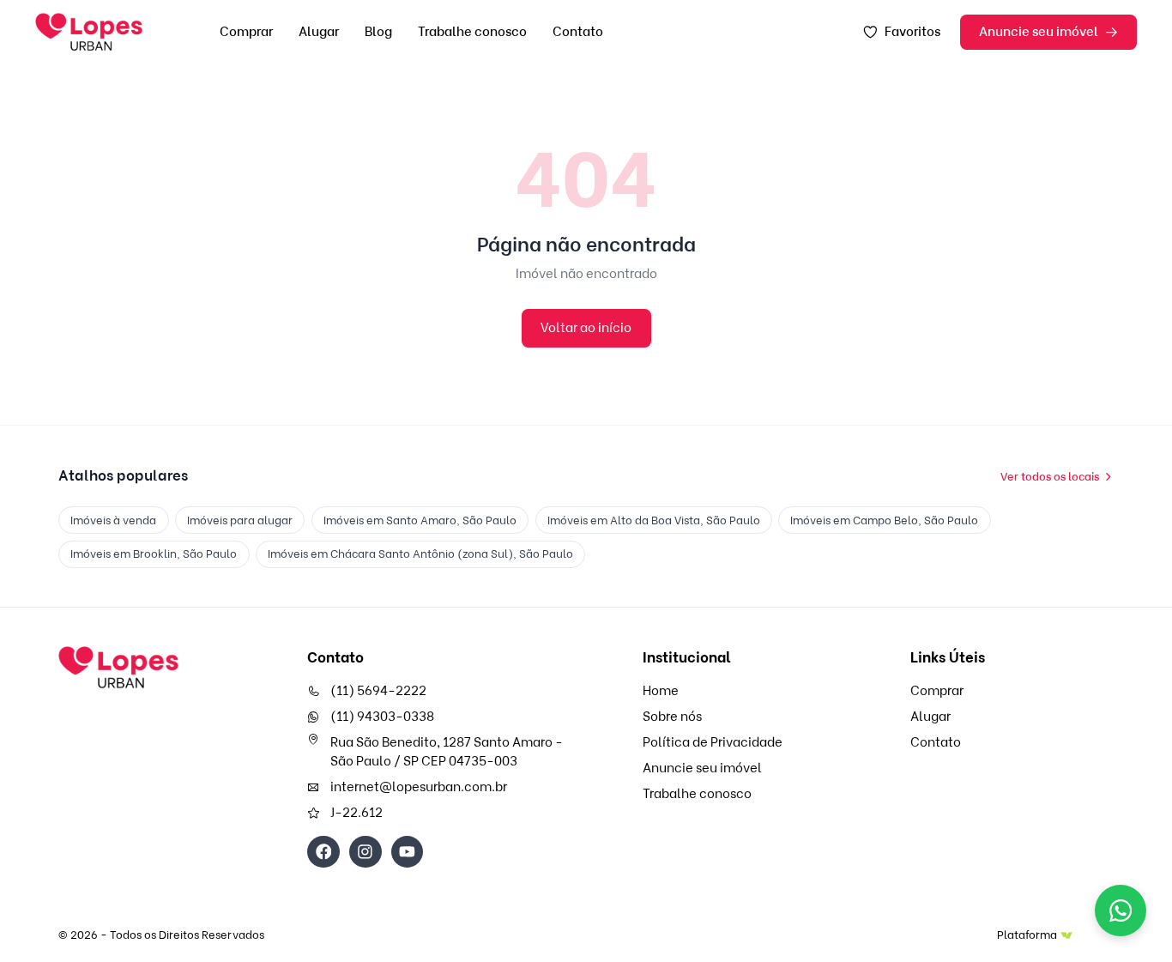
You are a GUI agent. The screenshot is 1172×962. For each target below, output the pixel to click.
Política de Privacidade (712, 742)
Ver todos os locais (1049, 476)
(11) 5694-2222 (378, 691)
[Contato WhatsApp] (1120, 910)
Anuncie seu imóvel (1038, 31)
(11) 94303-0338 (382, 716)
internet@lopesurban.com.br (418, 787)
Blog (378, 31)
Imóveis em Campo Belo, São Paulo (884, 520)
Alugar (319, 31)
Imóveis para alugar (240, 520)
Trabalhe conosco (472, 31)
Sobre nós (672, 716)
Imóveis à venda (113, 520)
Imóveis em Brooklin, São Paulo (153, 553)
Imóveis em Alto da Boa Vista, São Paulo (653, 520)
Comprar (246, 31)
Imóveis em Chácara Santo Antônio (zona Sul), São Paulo (420, 553)
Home (661, 691)
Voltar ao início (586, 328)
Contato (578, 31)
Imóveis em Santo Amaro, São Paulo (420, 520)
